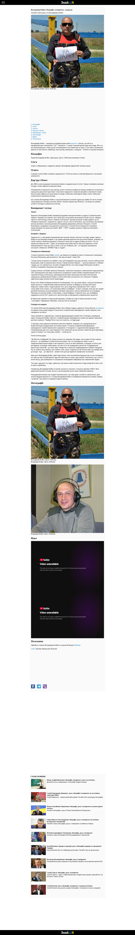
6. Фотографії (36, 135)
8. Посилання (36, 139)
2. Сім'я (34, 126)
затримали (100, 308)
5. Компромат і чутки (38, 133)
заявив (56, 255)
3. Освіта (34, 128)
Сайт (33, 649)
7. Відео (34, 137)
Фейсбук (77, 645)
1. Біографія (35, 124)
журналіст (74, 143)
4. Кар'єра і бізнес (37, 130)
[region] (67, 107)
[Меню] (3, 2)
